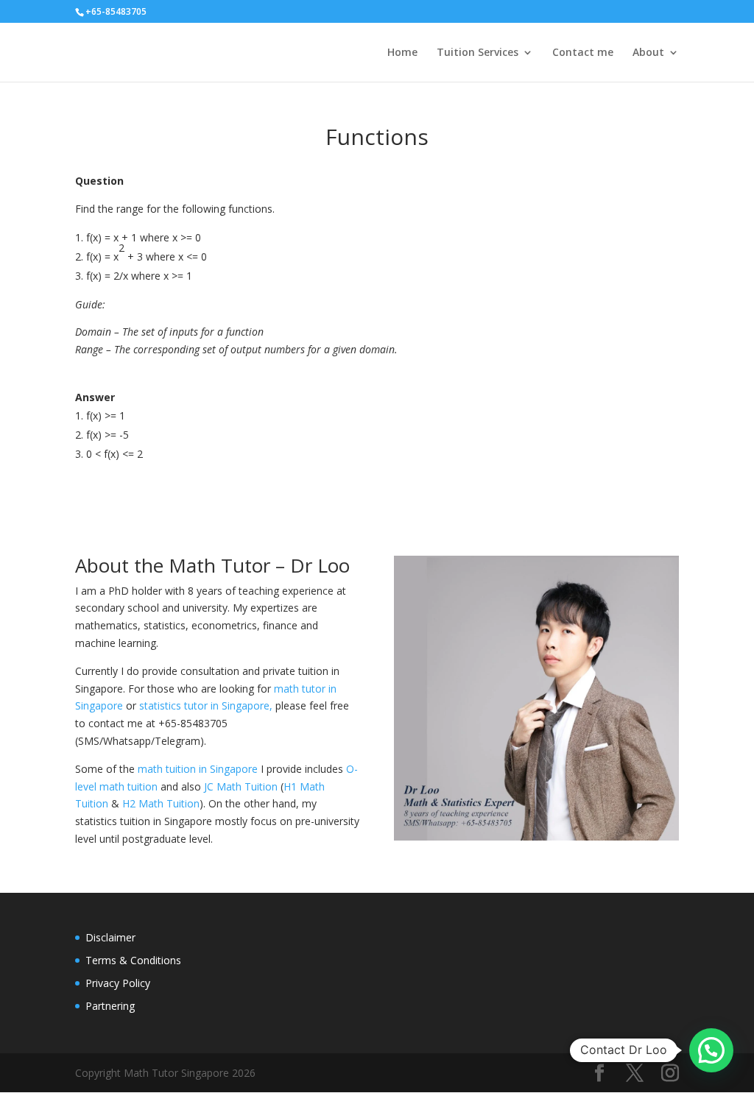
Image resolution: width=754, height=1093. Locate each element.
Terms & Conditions (133, 960)
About (648, 53)
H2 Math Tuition (161, 803)
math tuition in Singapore (198, 769)
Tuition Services (477, 53)
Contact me (582, 53)
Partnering (110, 1006)
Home (402, 53)
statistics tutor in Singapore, (205, 705)
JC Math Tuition (241, 786)
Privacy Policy (117, 983)
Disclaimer (110, 937)
